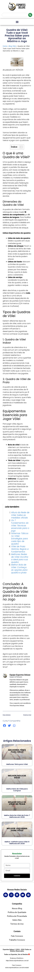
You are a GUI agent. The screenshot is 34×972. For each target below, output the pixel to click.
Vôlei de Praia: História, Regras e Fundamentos (20, 549)
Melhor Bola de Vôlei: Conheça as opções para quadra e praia (19, 568)
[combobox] (15, 15)
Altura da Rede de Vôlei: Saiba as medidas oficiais (20, 515)
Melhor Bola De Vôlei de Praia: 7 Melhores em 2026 (17, 816)
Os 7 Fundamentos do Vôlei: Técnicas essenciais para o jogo (20, 525)
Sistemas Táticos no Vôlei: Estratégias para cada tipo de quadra (19, 538)
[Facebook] (5, 895)
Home (5, 46)
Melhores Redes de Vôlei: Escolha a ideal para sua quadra (19, 558)
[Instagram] (11, 895)
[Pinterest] (28, 895)
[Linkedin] (17, 895)
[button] (17, 22)
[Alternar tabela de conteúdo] (20, 147)
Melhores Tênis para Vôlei (17, 764)
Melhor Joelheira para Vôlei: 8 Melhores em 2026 (17, 843)
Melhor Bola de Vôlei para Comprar (17, 790)
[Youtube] (22, 895)
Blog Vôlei (12, 46)
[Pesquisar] (30, 15)
